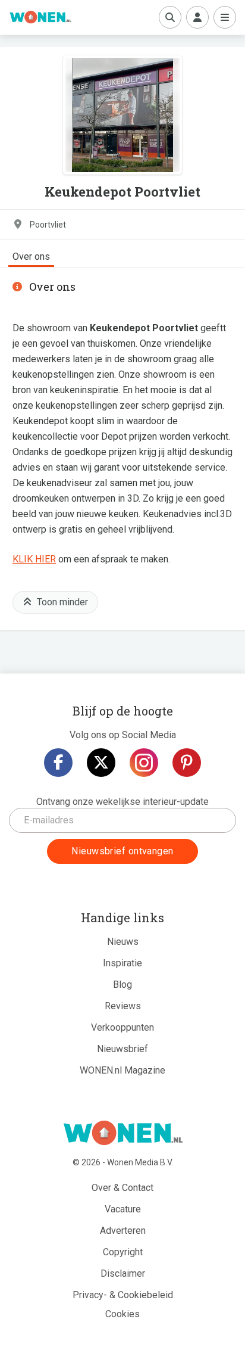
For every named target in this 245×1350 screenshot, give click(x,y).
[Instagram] (144, 762)
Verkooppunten (122, 1027)
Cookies (122, 1314)
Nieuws (123, 941)
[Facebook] (58, 762)
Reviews (123, 1006)
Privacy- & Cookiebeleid (123, 1295)
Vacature (123, 1209)
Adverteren (123, 1230)
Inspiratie (122, 963)
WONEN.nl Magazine (122, 1070)
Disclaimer (122, 1273)
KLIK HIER (34, 559)
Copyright (123, 1252)
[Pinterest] (186, 762)
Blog (122, 984)
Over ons (31, 256)
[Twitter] (101, 762)
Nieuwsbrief (122, 1049)
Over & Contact (122, 1187)
